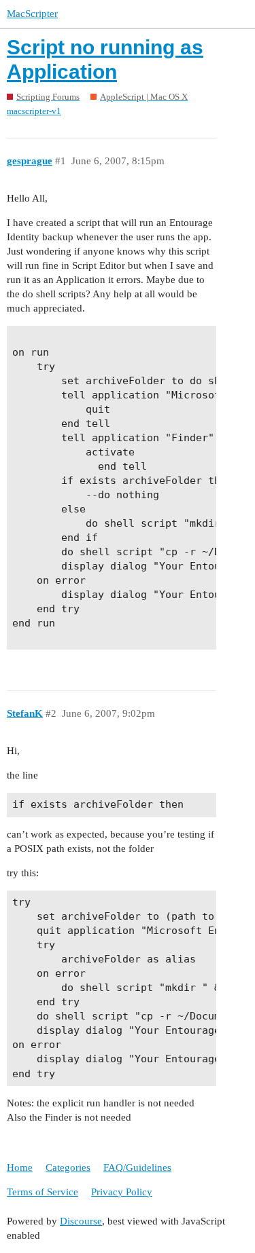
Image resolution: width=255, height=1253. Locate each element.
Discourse (81, 1221)
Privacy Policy (121, 1191)
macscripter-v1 (34, 111)
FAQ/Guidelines (137, 1167)
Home (20, 1167)
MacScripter (32, 13)
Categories (68, 1167)
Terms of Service (42, 1191)
